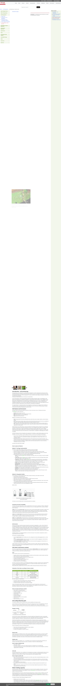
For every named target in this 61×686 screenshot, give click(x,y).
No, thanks (52, 684)
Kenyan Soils (3, 16)
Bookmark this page (15, 11)
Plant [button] (19, 3)
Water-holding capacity (56, 17)
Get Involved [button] (52, 3)
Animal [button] (27, 3)
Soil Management (5, 9)
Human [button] (23, 3)
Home (16, 3)
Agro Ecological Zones (4, 11)
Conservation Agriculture (3, 28)
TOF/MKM (38, 3)
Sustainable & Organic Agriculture (4, 26)
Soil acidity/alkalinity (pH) (56, 16)
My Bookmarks (58, 3)
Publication (43, 3)
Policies (47, 3)
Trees (1, 32)
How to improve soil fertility (5, 21)
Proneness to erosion (56, 18)
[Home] (3, 3)
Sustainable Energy (4, 37)
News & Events (49, 0)
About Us (44, 0)
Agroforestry (3, 30)
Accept (48, 684)
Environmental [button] (32, 3)
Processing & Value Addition (4, 35)
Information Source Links (56, 19)
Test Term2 (2, 40)
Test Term (2, 42)
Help (42, 0)
